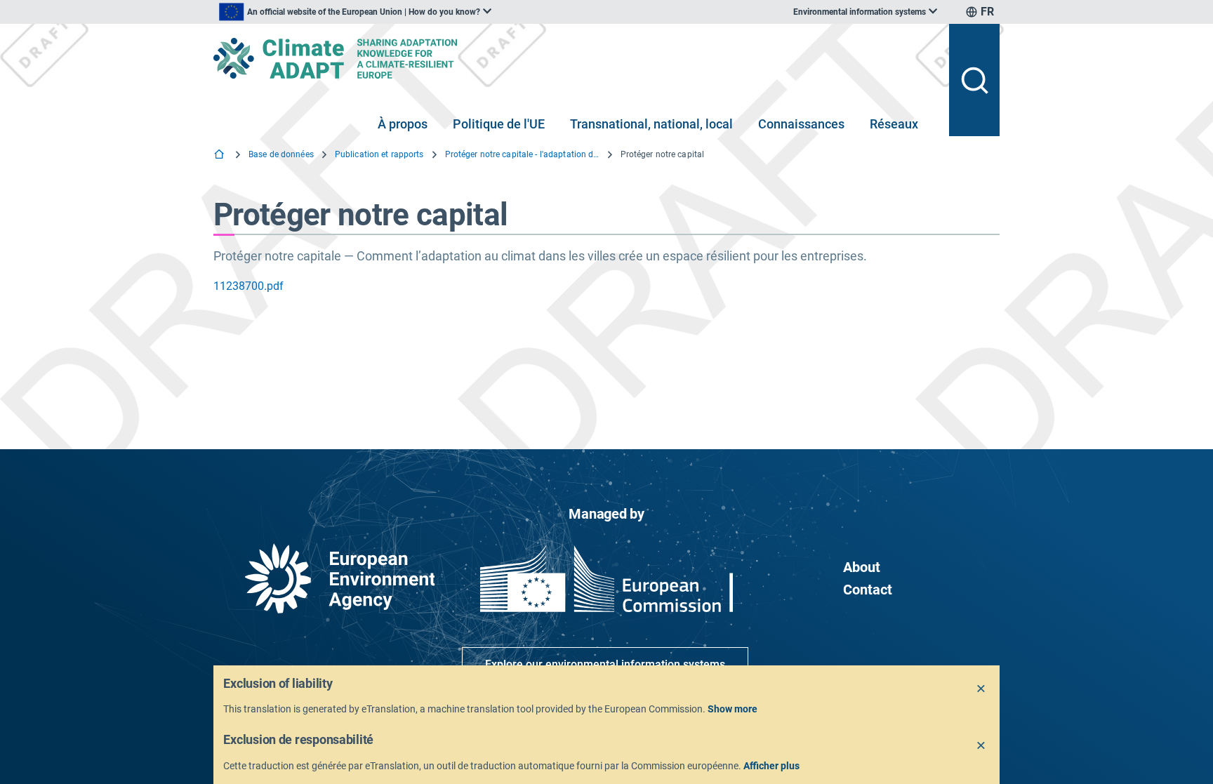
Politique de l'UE (499, 124)
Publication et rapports (379, 154)
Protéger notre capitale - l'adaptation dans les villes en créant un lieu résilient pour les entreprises (522, 154)
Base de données (281, 154)
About (861, 567)
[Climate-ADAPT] (575, 58)
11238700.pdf (248, 286)
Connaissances (801, 124)
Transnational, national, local (651, 124)
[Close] (981, 689)
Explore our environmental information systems (605, 664)
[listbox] (355, 12)
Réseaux (894, 124)
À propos (402, 124)
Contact (867, 589)
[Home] (220, 155)
